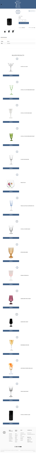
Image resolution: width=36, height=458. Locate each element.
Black (8, 41)
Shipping (16, 439)
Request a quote (23, 434)
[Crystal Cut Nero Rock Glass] (9, 20)
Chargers (10, 433)
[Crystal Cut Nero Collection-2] (9, 31)
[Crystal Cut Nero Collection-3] (13, 31)
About (16, 433)
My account (22, 436)
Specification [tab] (4, 37)
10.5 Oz (8, 43)
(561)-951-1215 (18, 7)
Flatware (10, 436)
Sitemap (21, 440)
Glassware (23, 27)
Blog (21, 435)
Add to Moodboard (24, 22)
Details (11, 75)
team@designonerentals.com (31, 434)
